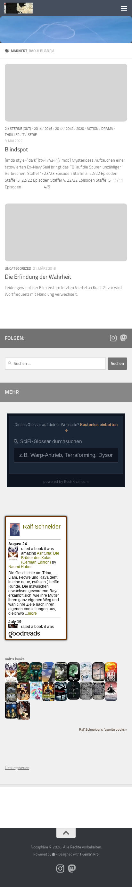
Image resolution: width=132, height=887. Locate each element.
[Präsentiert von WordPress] (53, 854)
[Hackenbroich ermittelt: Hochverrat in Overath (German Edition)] (98, 680)
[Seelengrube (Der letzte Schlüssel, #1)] (36, 681)
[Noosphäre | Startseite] (23, 8)
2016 (48, 128)
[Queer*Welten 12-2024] (36, 698)
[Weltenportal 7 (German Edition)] (61, 680)
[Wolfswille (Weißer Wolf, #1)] (98, 698)
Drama (107, 128)
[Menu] (124, 8)
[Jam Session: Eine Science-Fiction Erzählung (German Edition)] (48, 700)
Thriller (12, 134)
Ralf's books (15, 659)
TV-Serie (29, 134)
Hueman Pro (89, 854)
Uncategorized (18, 268)
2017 (59, 128)
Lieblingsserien (17, 767)
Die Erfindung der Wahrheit (38, 276)
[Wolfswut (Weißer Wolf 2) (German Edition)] (86, 698)
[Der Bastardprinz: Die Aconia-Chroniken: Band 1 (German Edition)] (73, 680)
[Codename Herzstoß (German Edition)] (111, 681)
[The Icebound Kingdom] (86, 680)
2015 (38, 128)
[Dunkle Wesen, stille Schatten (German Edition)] (111, 699)
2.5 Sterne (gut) (18, 128)
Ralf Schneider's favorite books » (103, 730)
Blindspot (16, 149)
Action (92, 128)
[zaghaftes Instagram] (113, 338)
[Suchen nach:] (55, 364)
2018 (69, 128)
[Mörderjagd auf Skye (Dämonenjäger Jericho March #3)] (11, 700)
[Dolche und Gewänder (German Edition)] (73, 698)
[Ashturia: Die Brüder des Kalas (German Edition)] (11, 681)
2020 (80, 128)
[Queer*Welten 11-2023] (23, 698)
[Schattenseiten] (61, 699)
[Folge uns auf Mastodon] (123, 338)
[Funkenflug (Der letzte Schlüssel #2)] (23, 681)
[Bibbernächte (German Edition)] (11, 717)
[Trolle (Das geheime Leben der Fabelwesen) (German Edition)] (23, 719)
